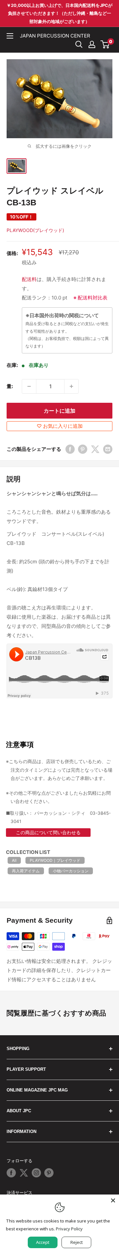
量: (10, 386)
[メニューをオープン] (10, 36)
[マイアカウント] (92, 44)
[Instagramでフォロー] (36, 1172)
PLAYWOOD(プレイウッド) (35, 230)
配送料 (29, 279)
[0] (105, 44)
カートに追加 (59, 410)
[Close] (113, 1200)
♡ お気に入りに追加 (60, 426)
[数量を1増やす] (71, 386)
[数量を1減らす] (29, 386)
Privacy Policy (69, 1229)
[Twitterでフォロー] (23, 1172)
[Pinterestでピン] (82, 449)
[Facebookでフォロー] (11, 1172)
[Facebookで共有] (70, 449)
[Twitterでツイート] (95, 449)
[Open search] (79, 44)
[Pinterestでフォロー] (49, 1172)
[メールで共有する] (107, 449)
